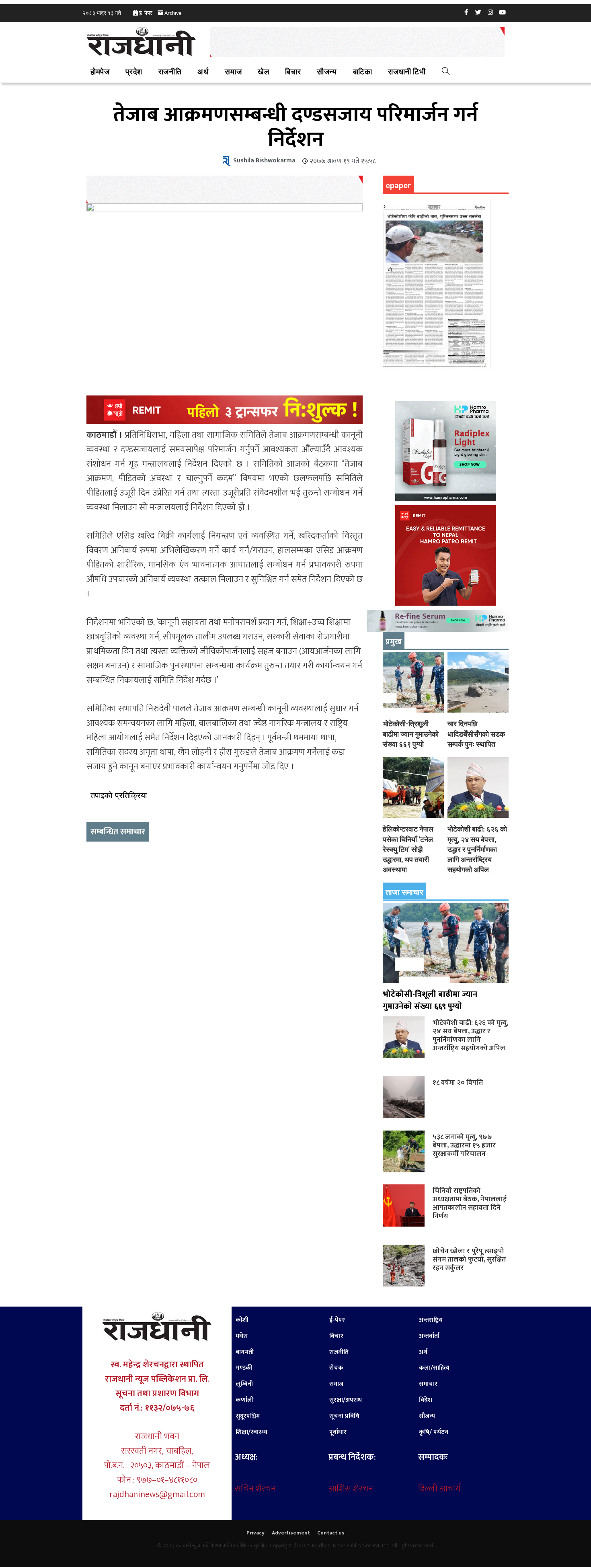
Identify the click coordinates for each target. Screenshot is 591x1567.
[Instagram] (490, 12)
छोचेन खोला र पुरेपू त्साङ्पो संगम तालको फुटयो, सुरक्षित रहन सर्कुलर (469, 1259)
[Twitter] (478, 12)
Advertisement (291, 1532)
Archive (172, 13)
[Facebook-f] (466, 12)
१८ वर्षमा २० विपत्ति (458, 1082)
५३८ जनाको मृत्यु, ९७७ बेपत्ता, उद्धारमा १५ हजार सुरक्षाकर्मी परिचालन (464, 1145)
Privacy (255, 1532)
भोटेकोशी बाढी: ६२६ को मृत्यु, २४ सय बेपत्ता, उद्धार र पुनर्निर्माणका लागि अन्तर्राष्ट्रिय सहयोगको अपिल (477, 849)
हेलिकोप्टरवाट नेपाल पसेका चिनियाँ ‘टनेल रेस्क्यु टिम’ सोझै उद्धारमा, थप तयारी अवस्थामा (408, 849)
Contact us (331, 1532)
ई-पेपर (145, 13)
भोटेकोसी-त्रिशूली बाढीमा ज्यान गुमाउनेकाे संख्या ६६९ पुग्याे (411, 733)
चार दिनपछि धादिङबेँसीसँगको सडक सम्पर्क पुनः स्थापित (476, 733)
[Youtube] (503, 12)
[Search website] (446, 72)
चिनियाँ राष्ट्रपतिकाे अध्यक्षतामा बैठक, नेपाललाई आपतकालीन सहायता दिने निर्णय (470, 1203)
